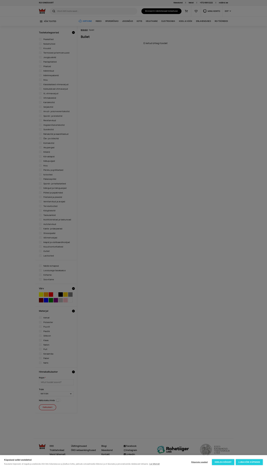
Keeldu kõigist (223, 462)
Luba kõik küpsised (249, 462)
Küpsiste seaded (199, 462)
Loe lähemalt (154, 464)
